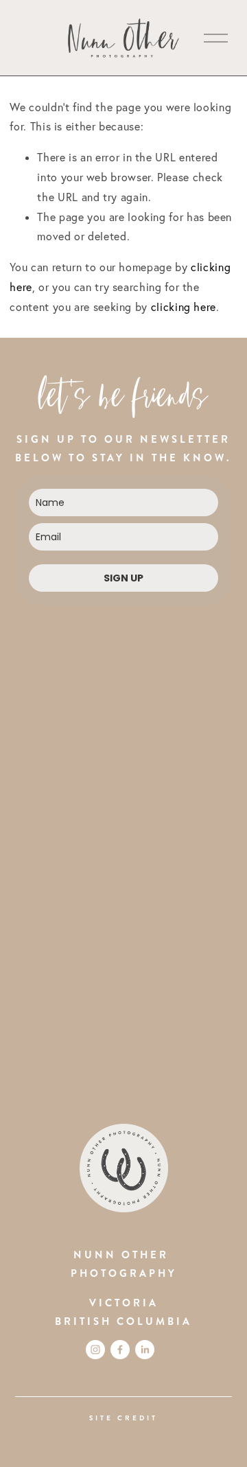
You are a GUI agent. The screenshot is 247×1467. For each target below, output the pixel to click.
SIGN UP (123, 578)
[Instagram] (95, 1349)
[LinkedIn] (144, 1349)
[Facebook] (120, 1349)
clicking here (183, 307)
